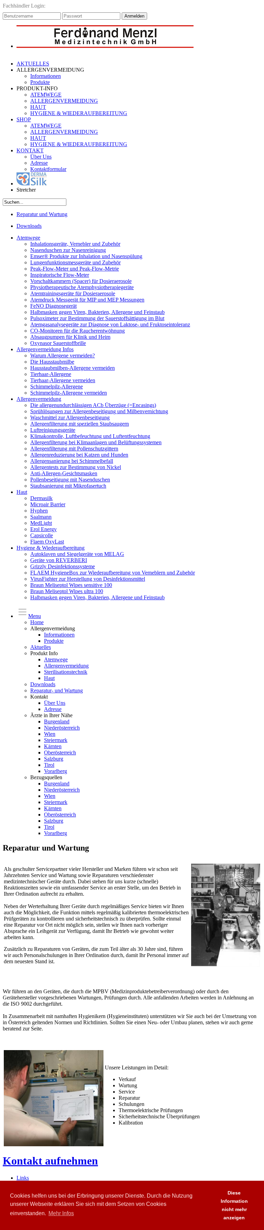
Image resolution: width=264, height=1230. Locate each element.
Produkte (40, 82)
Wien (49, 734)
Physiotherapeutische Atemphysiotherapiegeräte (82, 287)
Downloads (29, 226)
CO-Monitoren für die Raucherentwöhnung (77, 331)
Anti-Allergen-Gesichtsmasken (63, 473)
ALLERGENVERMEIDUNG (64, 101)
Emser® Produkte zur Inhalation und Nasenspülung (86, 256)
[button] (207, 1205)
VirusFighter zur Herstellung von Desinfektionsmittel (87, 579)
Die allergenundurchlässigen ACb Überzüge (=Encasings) (93, 405)
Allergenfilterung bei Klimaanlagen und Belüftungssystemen (96, 442)
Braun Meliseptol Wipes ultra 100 (66, 591)
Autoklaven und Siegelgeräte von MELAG (77, 554)
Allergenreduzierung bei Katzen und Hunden (79, 455)
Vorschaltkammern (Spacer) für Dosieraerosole (81, 281)
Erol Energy (43, 529)
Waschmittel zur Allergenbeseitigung (70, 417)
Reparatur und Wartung (41, 214)
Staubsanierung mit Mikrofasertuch (68, 486)
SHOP (23, 119)
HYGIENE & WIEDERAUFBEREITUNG (78, 113)
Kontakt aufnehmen (50, 1161)
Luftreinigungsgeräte (52, 430)
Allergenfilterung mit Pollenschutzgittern (74, 448)
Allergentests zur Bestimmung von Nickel (75, 467)
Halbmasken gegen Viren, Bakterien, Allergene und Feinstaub (97, 312)
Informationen (45, 76)
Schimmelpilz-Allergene (56, 386)
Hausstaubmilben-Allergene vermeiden (72, 368)
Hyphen (39, 511)
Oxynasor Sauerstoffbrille (58, 343)
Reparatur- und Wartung (56, 690)
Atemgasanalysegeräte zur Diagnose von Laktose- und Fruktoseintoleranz (110, 324)
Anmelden (134, 16)
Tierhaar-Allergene (50, 374)
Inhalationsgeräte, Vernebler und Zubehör (75, 244)
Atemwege (28, 238)
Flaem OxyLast (47, 542)
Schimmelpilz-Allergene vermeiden (68, 393)
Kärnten (53, 746)
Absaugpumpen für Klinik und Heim (70, 337)
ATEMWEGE (46, 95)
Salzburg (53, 759)
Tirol (49, 765)
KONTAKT (30, 150)
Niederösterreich (62, 728)
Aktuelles (40, 647)
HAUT (38, 107)
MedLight (41, 523)
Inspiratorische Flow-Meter (59, 275)
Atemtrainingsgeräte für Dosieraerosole (72, 293)
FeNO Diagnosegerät (53, 306)
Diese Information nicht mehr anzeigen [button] (234, 1205)
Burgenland (56, 721)
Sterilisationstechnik (65, 672)
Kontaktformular (48, 169)
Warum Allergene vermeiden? (62, 355)
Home (37, 622)
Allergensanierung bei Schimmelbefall (71, 461)
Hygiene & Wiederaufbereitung (50, 548)
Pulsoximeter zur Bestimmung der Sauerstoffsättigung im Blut (97, 318)
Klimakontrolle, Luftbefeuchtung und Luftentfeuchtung (90, 436)
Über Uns (41, 157)
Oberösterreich (60, 752)
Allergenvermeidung (38, 399)
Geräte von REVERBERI (58, 560)
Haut (21, 492)
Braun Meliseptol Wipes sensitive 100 (71, 585)
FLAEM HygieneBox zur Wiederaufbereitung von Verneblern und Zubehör (112, 573)
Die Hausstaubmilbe (52, 362)
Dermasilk (41, 498)
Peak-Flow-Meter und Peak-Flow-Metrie (74, 269)
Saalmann (41, 517)
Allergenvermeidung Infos (45, 349)
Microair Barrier (47, 504)
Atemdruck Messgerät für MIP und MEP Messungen (87, 300)
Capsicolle (41, 535)
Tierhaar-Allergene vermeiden (62, 380)
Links (22, 1178)
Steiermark (55, 740)
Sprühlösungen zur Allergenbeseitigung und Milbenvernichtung (99, 411)
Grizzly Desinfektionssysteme (62, 566)
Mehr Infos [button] (61, 1213)
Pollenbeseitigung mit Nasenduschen (70, 479)
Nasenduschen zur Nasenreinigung (68, 250)
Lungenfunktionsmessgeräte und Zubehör (75, 262)
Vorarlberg (55, 771)
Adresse (39, 163)
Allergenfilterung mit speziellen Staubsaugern (79, 424)
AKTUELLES (32, 64)
